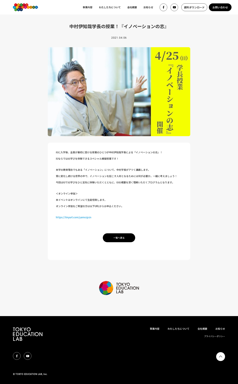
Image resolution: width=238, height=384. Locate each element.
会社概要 (132, 7)
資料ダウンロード (194, 7)
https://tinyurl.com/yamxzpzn (73, 217)
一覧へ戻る (119, 237)
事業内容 (87, 7)
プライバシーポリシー (214, 336)
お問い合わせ (220, 7)
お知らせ (148, 7)
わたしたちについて (110, 7)
